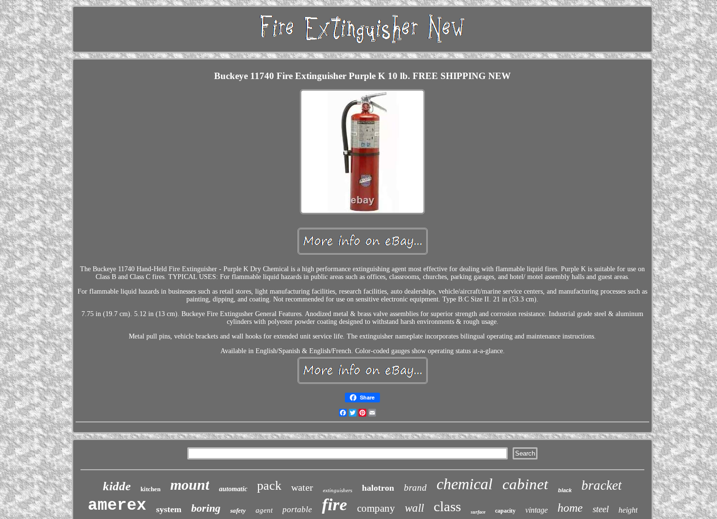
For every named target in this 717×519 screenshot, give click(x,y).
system (168, 509)
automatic (233, 489)
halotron (378, 488)
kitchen (150, 489)
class (447, 506)
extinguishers (337, 490)
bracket (601, 485)
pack (269, 486)
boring (205, 508)
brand (415, 487)
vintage (536, 510)
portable (297, 509)
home (570, 507)
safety (238, 510)
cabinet (525, 484)
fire (334, 504)
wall (414, 508)
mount (189, 485)
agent (264, 510)
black (565, 490)
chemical (465, 484)
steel (601, 509)
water (302, 487)
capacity (505, 510)
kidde (117, 486)
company (376, 508)
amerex (117, 506)
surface (478, 512)
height (627, 510)
